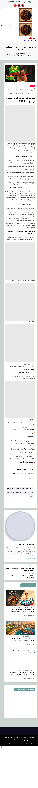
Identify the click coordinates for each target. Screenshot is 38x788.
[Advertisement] (19, 115)
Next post (31, 573)
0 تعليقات (9, 93)
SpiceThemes (13, 743)
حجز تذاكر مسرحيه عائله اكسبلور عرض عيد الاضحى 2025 (22, 576)
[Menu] (10, 25)
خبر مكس (32, 38)
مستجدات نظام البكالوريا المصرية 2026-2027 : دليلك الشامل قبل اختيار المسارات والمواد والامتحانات (22, 610)
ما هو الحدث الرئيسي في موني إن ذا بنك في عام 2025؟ (22, 89)
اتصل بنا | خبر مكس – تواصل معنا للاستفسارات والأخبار (20, 740)
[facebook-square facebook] (22, 5)
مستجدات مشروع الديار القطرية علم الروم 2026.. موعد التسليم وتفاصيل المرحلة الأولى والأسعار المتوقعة (21, 639)
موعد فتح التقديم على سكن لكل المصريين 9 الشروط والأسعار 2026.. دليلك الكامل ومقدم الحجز (22, 673)
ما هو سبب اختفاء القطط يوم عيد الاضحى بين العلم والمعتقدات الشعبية (20, 569)
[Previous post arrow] (6, 568)
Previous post (30, 566)
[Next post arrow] (6, 576)
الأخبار (32, 86)
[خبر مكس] (26, 29)
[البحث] (5, 25)
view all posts (31, 558)
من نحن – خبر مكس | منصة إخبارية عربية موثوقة (20, 739)
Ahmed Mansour (30, 93)
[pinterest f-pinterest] (15, 5)
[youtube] (19, 5)
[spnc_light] (1, 25)
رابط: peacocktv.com (28, 369)
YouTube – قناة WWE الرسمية (17, 473)
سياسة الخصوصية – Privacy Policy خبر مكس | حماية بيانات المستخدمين (20, 737)
